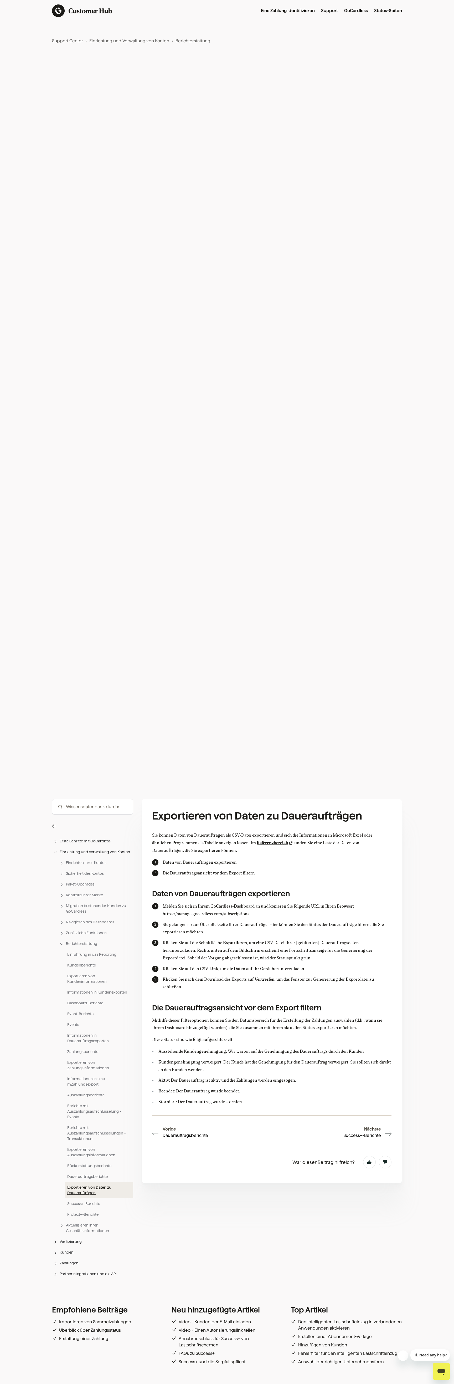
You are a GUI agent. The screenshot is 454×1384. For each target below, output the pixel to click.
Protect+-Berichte (83, 1214)
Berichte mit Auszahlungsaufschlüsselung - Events (94, 1111)
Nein (385, 1162)
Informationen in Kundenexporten (97, 992)
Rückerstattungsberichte (89, 1166)
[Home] (82, 10)
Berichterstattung (193, 41)
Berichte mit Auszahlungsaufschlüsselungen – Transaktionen (96, 1133)
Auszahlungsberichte (86, 1095)
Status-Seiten (388, 10)
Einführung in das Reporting (91, 954)
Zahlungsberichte (82, 1052)
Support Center (67, 41)
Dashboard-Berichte (85, 1003)
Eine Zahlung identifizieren (288, 10)
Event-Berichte (80, 1014)
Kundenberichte (81, 965)
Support (329, 10)
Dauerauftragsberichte (87, 1176)
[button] (92, 826)
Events (73, 1024)
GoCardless (356, 10)
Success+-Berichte (83, 1204)
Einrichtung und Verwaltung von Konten (129, 41)
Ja (369, 1162)
